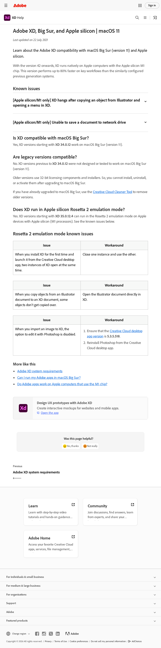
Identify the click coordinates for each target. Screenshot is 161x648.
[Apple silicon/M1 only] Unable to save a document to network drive (69, 122)
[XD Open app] (155, 18)
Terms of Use (60, 641)
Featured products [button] (17, 620)
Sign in (152, 5)
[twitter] (51, 634)
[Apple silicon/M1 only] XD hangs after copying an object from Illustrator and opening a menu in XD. (76, 103)
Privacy (48, 641)
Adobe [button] (10, 612)
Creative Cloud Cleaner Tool (112, 192)
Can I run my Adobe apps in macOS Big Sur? (48, 377)
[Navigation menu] (6, 5)
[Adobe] (20, 5)
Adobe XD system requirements (39, 371)
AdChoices (137, 641)
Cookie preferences (79, 641)
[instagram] (44, 634)
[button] (140, 5)
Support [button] (11, 603)
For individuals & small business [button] (25, 577)
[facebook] (37, 634)
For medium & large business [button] (23, 585)
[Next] (114, 475)
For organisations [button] (16, 594)
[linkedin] (58, 634)
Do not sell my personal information (108, 641)
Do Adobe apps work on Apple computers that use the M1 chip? (62, 384)
